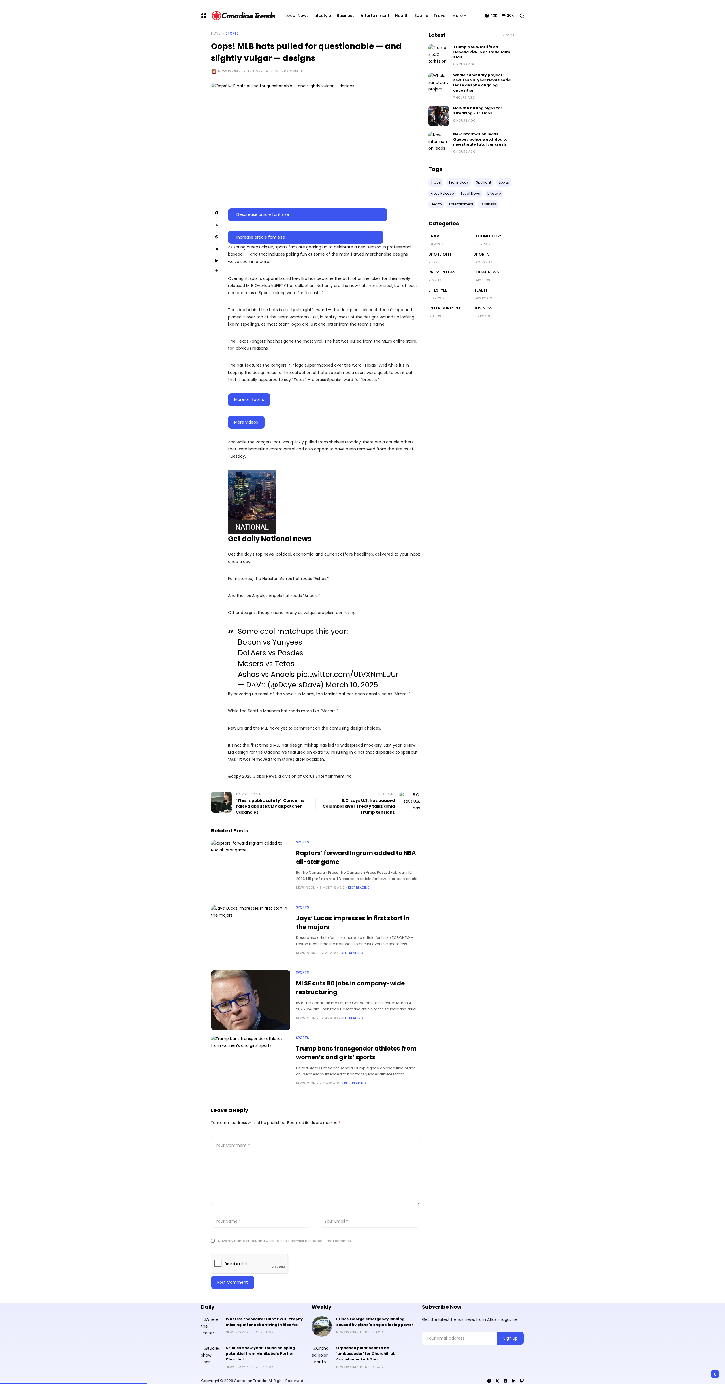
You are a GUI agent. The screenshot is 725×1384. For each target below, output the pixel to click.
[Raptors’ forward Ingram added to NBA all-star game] (250, 870)
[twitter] (497, 1381)
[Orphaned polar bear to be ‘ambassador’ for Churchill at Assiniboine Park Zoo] (322, 1355)
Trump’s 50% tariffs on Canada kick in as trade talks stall (481, 51)
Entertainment (444, 308)
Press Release (442, 272)
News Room (228, 71)
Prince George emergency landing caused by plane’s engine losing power (374, 1321)
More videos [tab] (246, 422)
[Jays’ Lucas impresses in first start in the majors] (250, 935)
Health (481, 290)
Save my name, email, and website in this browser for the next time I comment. (285, 1240)
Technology (487, 236)
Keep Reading (359, 887)
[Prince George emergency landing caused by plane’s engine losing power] (322, 1326)
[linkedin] (514, 1381)
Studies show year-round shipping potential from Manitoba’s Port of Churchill (260, 1353)
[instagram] (506, 1381)
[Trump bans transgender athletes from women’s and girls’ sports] (250, 1065)
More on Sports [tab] (249, 399)
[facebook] (489, 1381)
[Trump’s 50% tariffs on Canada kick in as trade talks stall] (438, 54)
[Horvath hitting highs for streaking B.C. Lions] (438, 116)
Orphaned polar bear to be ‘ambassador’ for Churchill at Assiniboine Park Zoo (365, 1353)
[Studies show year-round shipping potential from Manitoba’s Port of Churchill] (211, 1355)
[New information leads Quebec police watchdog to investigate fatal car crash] (438, 142)
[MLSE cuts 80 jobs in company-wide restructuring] (250, 1000)
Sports (232, 33)
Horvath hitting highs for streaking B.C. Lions (477, 111)
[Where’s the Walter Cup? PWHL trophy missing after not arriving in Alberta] (211, 1326)
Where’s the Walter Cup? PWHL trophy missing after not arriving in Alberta (264, 1321)
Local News (486, 272)
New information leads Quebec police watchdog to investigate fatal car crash (480, 139)
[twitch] (522, 1381)
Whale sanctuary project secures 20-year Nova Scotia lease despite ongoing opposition (482, 83)
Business (483, 308)
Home (215, 33)
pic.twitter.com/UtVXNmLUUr (347, 674)
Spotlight (439, 254)
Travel (435, 236)
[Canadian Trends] (244, 15)
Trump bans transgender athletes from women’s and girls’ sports (356, 1052)
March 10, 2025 (352, 685)
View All (508, 35)
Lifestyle (437, 290)
